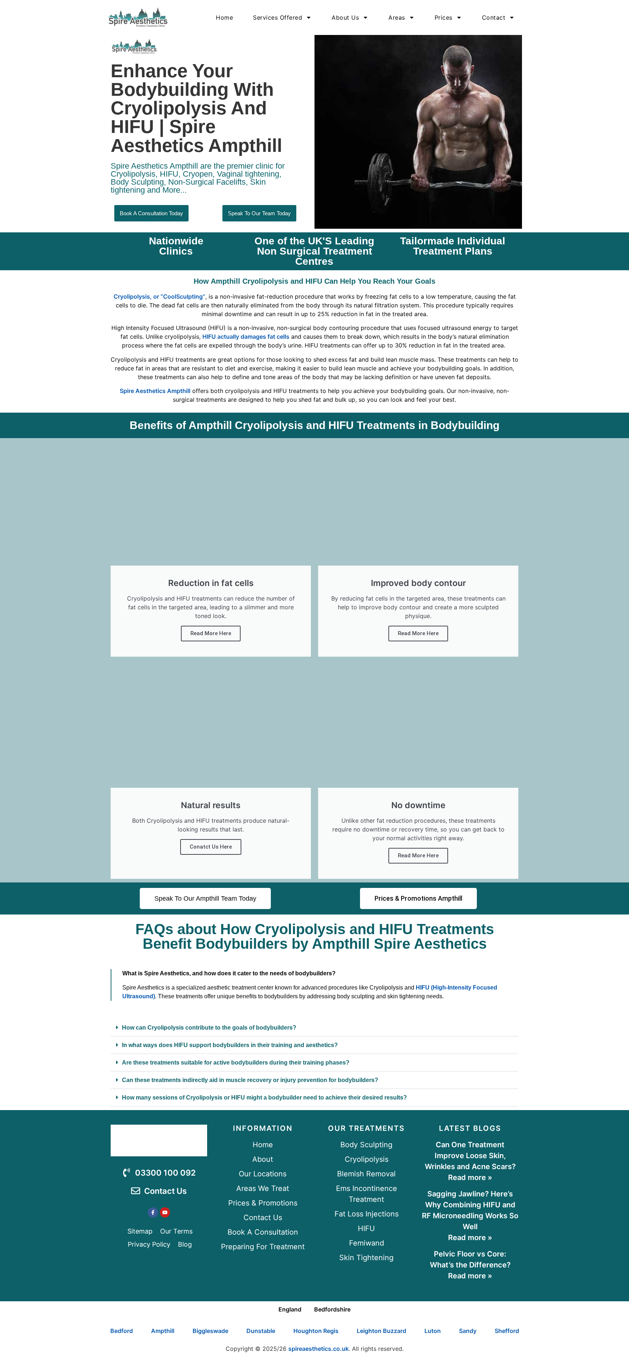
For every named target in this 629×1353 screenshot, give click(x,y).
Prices (443, 17)
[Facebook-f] (153, 1212)
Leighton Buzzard (381, 1330)
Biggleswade (210, 1330)
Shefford (507, 1330)
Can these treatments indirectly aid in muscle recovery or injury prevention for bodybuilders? (250, 1080)
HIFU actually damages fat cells (245, 336)
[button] (314, 1028)
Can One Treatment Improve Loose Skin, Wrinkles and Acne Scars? (470, 1155)
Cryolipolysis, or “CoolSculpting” (159, 296)
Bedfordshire (332, 1309)
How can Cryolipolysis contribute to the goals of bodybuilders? (209, 1027)
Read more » (470, 1177)
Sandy (467, 1330)
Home (224, 17)
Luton (432, 1330)
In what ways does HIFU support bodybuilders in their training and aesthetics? (230, 1045)
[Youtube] (165, 1212)
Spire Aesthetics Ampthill (155, 390)
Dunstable (260, 1330)
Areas (396, 17)
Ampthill (162, 1330)
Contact (494, 17)
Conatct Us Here (211, 846)
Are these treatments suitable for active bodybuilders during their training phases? (235, 1062)
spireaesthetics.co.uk (318, 1348)
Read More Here (210, 633)
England (289, 1309)
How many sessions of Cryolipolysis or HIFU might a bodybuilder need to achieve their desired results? (264, 1097)
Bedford (121, 1330)
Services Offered (277, 17)
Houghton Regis (316, 1330)
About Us (345, 17)
